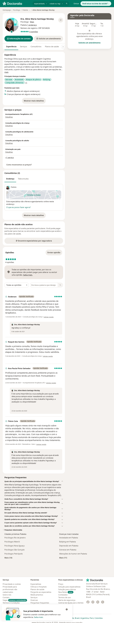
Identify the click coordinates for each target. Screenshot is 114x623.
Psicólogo (16, 10)
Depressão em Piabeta (68, 545)
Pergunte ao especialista (41, 592)
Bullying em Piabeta (67, 541)
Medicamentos (37, 595)
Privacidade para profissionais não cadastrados (10, 589)
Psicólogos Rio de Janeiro (15, 537)
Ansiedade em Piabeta (68, 537)
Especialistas (36, 584)
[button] (18, 39)
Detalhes (9, 117)
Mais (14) (8, 557)
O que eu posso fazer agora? (18, 207)
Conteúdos (63, 595)
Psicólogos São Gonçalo (14, 549)
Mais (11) (63, 557)
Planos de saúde (52, 46)
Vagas (14, 600)
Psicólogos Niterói (12, 541)
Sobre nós (7, 595)
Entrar (76, 3)
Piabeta (13, 187)
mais (6, 72)
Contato (6, 597)
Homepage (7, 10)
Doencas (34, 600)
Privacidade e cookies (12, 584)
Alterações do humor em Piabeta (73, 553)
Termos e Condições (11, 603)
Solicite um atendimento (89, 43)
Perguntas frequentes (40, 603)
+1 (26, 83)
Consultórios (36, 46)
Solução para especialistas (69, 587)
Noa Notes (65, 592)
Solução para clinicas (67, 589)
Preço (60, 584)
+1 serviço (9, 157)
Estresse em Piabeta (67, 549)
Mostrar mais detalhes (35, 101)
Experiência (11, 46)
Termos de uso (64, 597)
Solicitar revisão (49, 317)
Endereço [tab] (10, 179)
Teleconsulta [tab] (23, 179)
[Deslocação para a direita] (63, 47)
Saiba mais (38, 617)
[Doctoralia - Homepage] (17, 3)
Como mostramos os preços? (19, 164)
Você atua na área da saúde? (95, 3)
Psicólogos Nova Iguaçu (14, 545)
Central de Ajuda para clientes (70, 603)
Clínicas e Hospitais (39, 587)
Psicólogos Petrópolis (13, 553)
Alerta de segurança (66, 600)
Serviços (23, 46)
